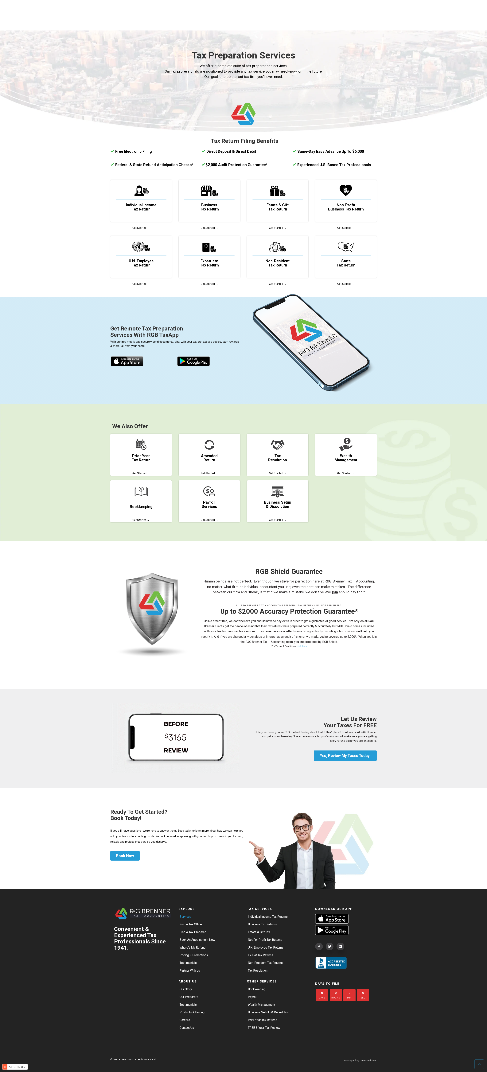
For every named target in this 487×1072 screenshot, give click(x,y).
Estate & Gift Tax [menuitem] (259, 932)
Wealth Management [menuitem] (261, 1004)
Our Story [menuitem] (186, 989)
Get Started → (141, 227)
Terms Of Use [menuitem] (368, 1060)
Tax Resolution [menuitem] (257, 970)
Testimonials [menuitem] (188, 963)
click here (302, 646)
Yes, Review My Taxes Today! (345, 755)
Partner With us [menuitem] (190, 970)
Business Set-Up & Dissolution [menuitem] (268, 1012)
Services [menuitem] (185, 916)
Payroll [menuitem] (252, 997)
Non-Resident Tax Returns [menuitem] (265, 963)
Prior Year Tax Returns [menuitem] (262, 1020)
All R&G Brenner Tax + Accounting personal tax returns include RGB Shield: (289, 605)
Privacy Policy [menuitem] (351, 1060)
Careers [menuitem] (185, 1020)
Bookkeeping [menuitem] (256, 989)
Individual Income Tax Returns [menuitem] (268, 916)
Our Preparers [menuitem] (189, 997)
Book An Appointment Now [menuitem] (197, 940)
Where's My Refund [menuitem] (192, 947)
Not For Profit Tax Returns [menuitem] (265, 940)
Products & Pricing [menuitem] (192, 1012)
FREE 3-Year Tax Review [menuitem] (264, 1028)
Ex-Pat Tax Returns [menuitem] (260, 955)
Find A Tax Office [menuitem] (191, 924)
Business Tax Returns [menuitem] (262, 924)
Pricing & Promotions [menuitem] (194, 955)
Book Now (125, 856)
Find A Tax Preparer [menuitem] (193, 932)
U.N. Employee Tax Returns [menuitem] (265, 947)
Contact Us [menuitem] (187, 1028)
